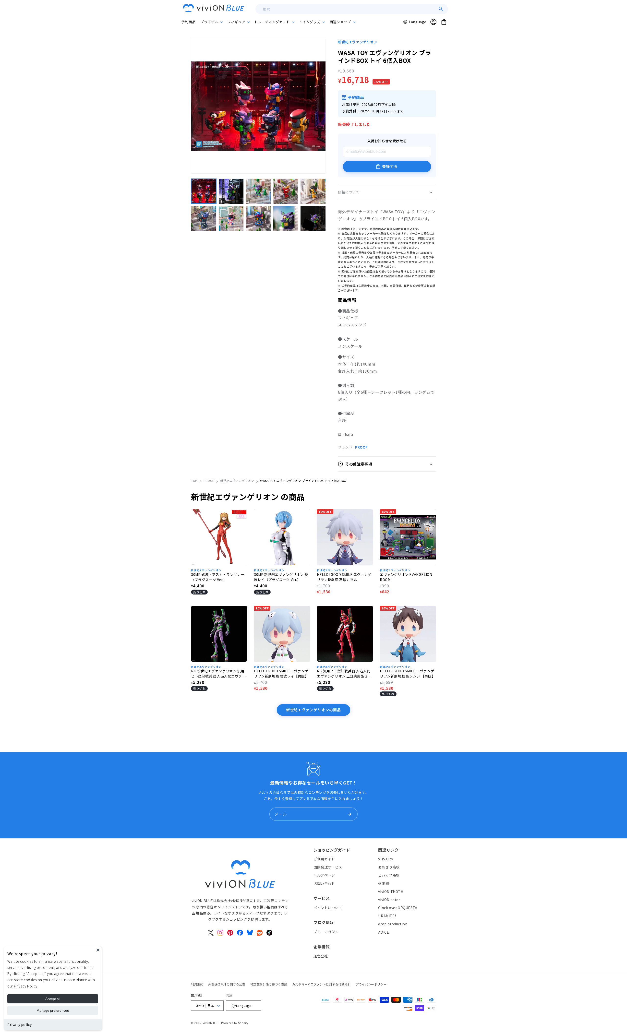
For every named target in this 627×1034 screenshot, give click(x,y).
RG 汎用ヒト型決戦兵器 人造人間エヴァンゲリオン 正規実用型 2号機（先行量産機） (344, 673)
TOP (194, 480)
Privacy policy (19, 1024)
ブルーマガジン (326, 931)
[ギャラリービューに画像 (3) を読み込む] (258, 191)
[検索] (440, 9)
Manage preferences (52, 1010)
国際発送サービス (328, 867)
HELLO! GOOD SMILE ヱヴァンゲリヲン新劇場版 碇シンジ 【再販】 (407, 673)
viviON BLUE (211, 1023)
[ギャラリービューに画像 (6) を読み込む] (204, 218)
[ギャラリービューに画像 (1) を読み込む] (204, 191)
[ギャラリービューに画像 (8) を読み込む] (258, 218)
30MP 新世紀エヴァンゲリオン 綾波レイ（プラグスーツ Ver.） (281, 577)
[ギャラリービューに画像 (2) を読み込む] (231, 191)
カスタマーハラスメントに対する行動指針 (321, 984)
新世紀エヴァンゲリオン (357, 41)
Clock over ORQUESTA (397, 907)
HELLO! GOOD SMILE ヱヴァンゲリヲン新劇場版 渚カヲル (344, 577)
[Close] (98, 950)
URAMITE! (387, 915)
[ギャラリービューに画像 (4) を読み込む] (286, 191)
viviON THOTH (390, 891)
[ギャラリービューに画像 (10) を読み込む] (313, 218)
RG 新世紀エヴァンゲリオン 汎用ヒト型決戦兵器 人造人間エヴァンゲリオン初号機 (218, 673)
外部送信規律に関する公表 (226, 984)
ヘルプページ (324, 875)
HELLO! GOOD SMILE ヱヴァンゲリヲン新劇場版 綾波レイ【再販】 (281, 673)
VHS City (385, 858)
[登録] (349, 814)
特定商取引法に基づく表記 (268, 984)
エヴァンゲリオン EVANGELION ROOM (406, 577)
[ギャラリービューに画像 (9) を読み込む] (286, 218)
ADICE (383, 932)
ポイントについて (328, 907)
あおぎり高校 (389, 867)
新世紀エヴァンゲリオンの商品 (313, 709)
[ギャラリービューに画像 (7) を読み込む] (231, 218)
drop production (392, 923)
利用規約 (197, 984)
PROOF (361, 447)
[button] (211, 22)
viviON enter (389, 899)
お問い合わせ (324, 883)
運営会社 (321, 955)
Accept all (52, 999)
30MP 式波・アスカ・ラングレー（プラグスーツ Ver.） (217, 577)
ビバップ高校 (389, 875)
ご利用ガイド (324, 858)
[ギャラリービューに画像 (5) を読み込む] (313, 191)
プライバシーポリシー (371, 984)
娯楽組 (383, 883)
